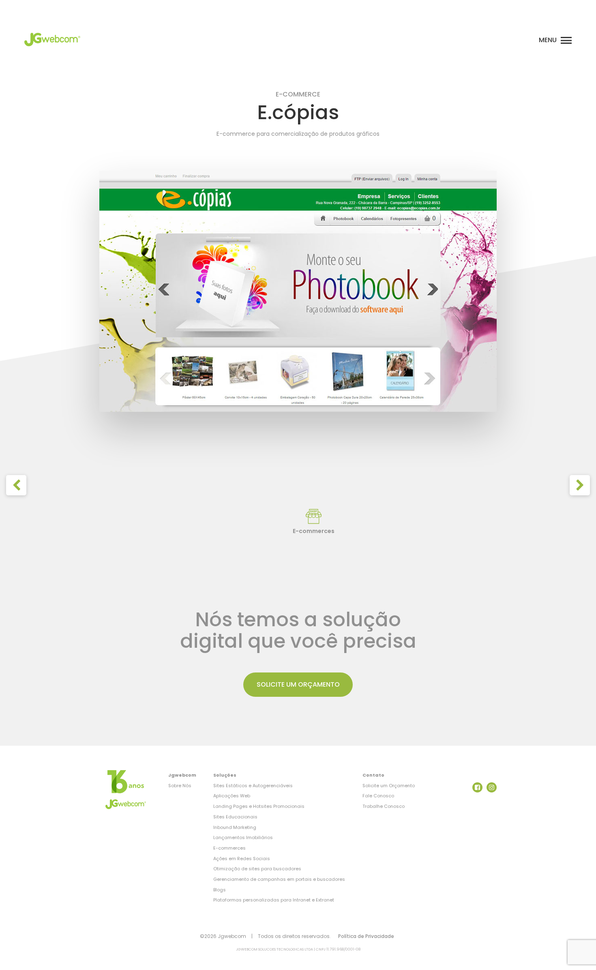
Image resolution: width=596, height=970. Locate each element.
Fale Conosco (378, 795)
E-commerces (229, 848)
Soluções (224, 775)
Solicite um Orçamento (388, 785)
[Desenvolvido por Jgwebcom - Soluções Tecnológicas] (125, 781)
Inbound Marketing (234, 827)
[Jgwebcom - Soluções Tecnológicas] (52, 48)
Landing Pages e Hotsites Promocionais (258, 806)
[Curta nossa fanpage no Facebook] (477, 787)
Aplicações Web (231, 795)
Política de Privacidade (366, 936)
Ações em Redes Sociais (241, 858)
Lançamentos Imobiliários (243, 837)
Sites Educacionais (235, 817)
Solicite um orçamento (298, 684)
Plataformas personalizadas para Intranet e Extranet (273, 900)
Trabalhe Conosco (383, 806)
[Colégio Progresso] (16, 485)
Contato (373, 775)
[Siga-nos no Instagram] (492, 787)
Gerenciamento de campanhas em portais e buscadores (279, 879)
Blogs (219, 889)
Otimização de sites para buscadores (257, 868)
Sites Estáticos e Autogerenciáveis (253, 785)
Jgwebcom (182, 775)
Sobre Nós (179, 785)
